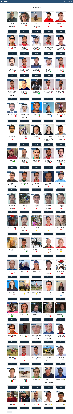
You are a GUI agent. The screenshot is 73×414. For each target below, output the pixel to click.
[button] (65, 1)
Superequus (6, 1)
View (12, 31)
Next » (14, 412)
